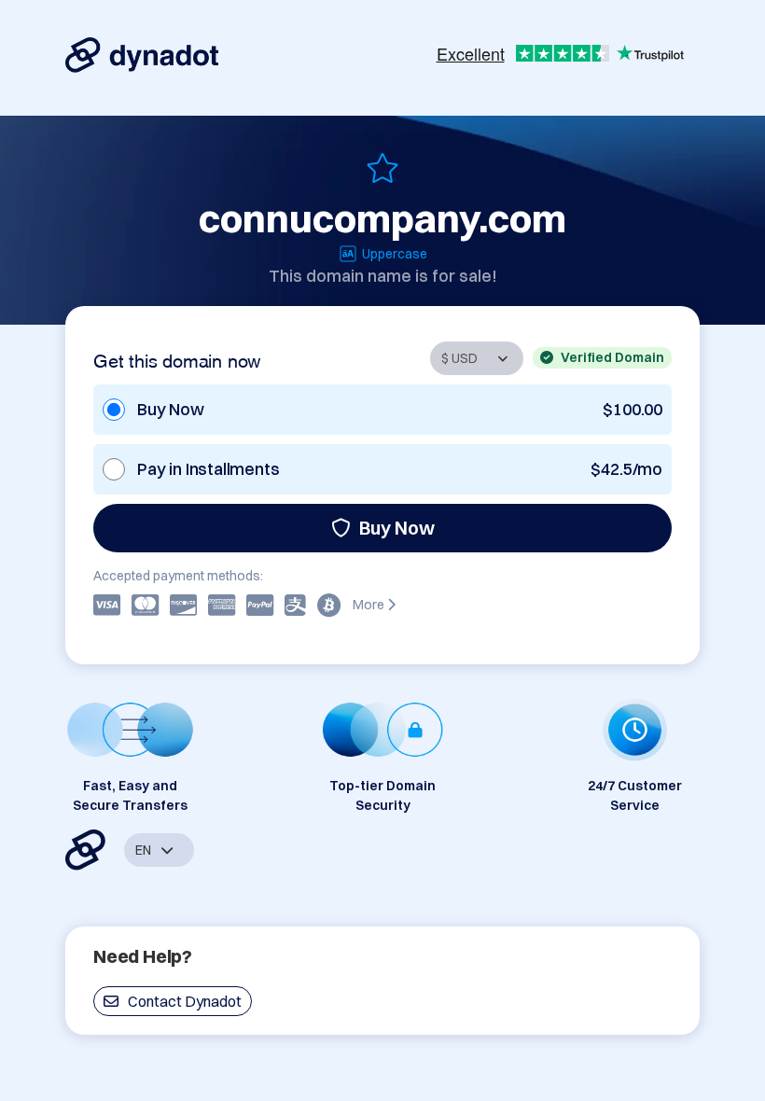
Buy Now (397, 527)
